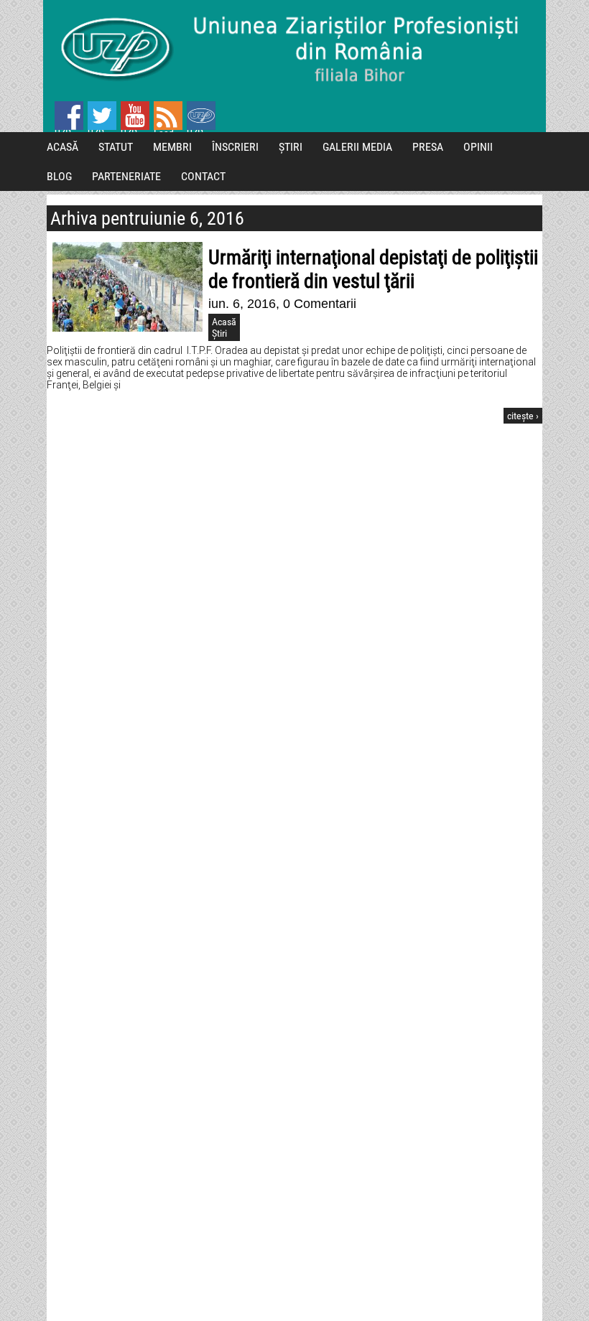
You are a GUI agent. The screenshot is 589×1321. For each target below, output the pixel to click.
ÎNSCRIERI (235, 147)
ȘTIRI (290, 147)
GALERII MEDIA (357, 147)
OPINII (478, 147)
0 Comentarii (319, 304)
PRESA (427, 147)
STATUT (115, 147)
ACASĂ (62, 147)
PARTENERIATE (126, 176)
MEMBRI (172, 147)
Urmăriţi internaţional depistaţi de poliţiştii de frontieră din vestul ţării (373, 269)
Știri (219, 333)
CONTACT (203, 176)
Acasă (224, 321)
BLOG (59, 176)
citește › (523, 415)
